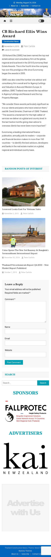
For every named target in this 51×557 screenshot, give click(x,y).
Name (7, 327)
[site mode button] (41, 20)
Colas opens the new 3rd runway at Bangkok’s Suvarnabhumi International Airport (25, 252)
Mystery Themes (25, 551)
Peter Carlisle (29, 46)
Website (8, 350)
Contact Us (36, 6)
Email (7, 338)
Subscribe (25, 6)
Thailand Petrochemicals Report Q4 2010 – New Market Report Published (25, 267)
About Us (14, 6)
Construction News (11, 42)
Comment (10, 299)
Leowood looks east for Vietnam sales (21, 209)
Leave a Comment (12, 50)
